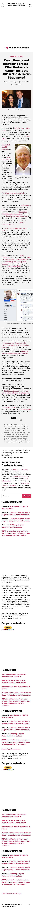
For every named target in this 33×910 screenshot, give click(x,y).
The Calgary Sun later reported (13, 193)
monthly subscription (20, 476)
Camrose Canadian (8, 408)
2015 (3, 210)
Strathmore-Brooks (23, 440)
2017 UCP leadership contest (12, 214)
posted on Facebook (14, 266)
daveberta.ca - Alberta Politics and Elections (16, 4)
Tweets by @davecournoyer (11, 749)
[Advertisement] (16, 29)
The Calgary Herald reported (6, 147)
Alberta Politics (16, 56)
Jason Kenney (12, 436)
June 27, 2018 (25, 82)
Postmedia (23, 438)
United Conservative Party (12, 442)
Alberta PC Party (24, 427)
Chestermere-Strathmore (18, 432)
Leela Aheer (20, 436)
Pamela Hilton (15, 438)
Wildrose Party (25, 205)
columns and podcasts (20, 470)
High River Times (25, 410)
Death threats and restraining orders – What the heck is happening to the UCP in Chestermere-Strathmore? (16, 69)
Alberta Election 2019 (10, 425)
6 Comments (17, 84)
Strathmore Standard (11, 391)
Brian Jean (23, 212)
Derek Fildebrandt (15, 434)
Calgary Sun (24, 428)
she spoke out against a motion (16, 216)
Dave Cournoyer (12, 82)
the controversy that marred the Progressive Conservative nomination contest (15, 345)
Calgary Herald (15, 428)
